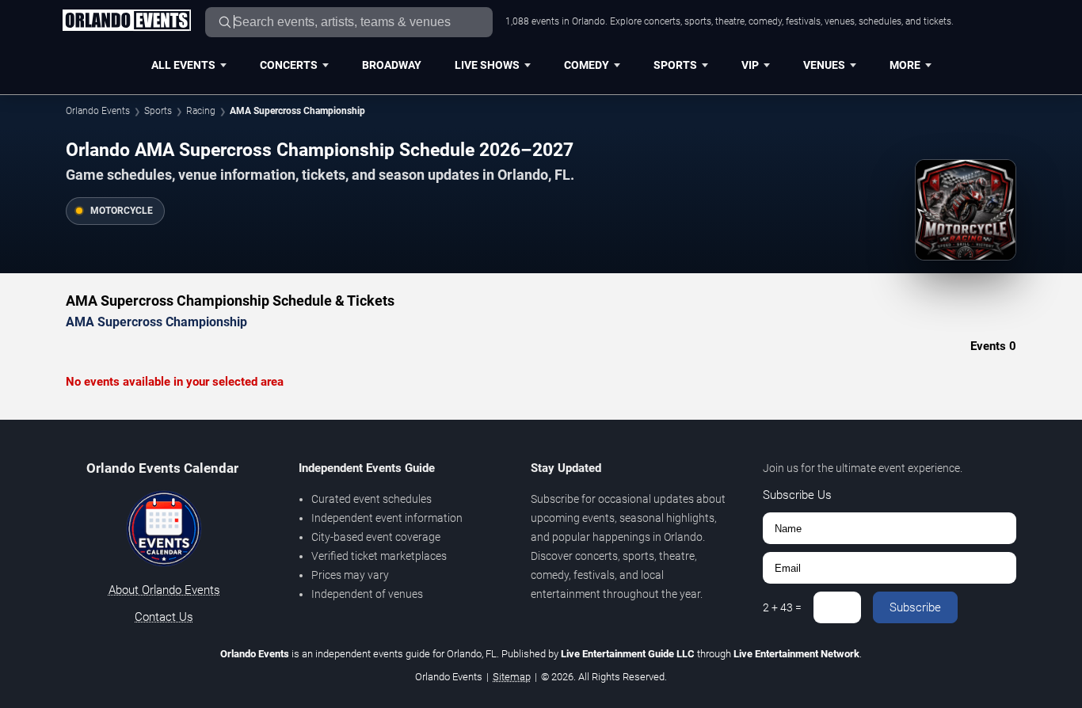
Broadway (391, 65)
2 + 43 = (782, 607)
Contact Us (164, 617)
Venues (824, 65)
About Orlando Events (164, 590)
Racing (200, 110)
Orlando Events (98, 110)
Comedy (586, 65)
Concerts (289, 65)
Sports (675, 65)
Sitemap (512, 677)
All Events (183, 65)
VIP (750, 65)
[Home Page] (126, 21)
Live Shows (487, 65)
